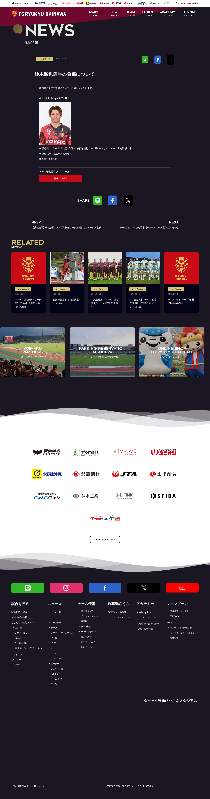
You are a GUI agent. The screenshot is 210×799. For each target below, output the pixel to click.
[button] (96, 14)
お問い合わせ (38, 786)
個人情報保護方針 (21, 786)
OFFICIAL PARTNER (105, 539)
